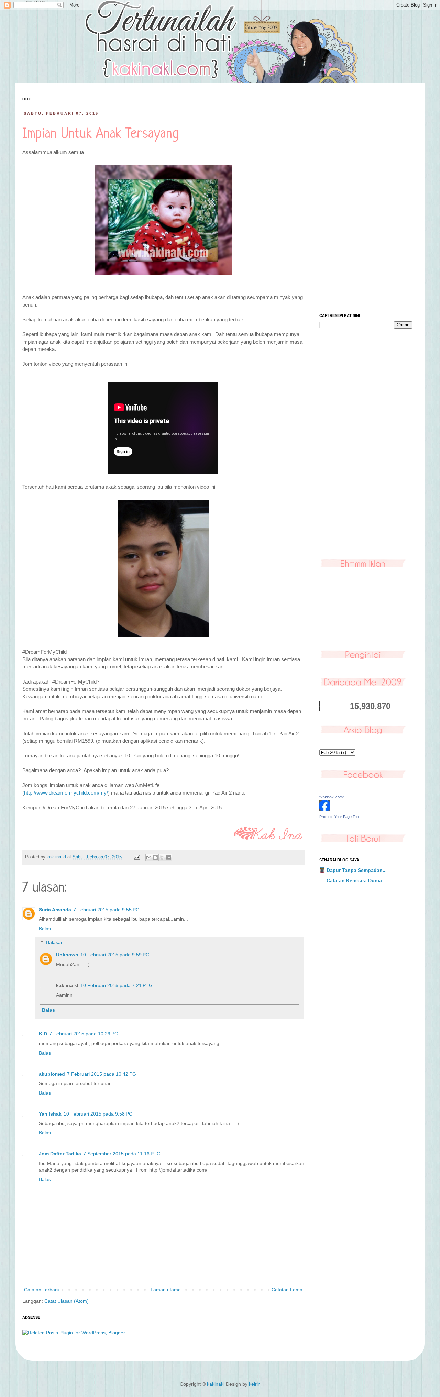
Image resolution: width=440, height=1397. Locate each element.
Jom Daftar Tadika (60, 1153)
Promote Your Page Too (339, 816)
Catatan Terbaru (41, 1290)
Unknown (67, 954)
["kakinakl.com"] (324, 809)
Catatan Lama (287, 1290)
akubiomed (52, 1074)
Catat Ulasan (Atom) (66, 1301)
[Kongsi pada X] (161, 857)
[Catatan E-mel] (136, 857)
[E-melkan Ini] (148, 857)
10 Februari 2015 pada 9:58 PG (98, 1114)
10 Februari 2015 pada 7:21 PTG (116, 985)
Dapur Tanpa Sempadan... (357, 870)
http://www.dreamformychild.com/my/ (66, 793)
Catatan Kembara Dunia (354, 880)
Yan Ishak (50, 1114)
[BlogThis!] (155, 857)
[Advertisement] (365, 200)
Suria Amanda (55, 909)
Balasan (55, 942)
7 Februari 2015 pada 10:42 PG (101, 1074)
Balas (45, 928)
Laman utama (166, 1290)
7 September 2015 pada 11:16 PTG (122, 1153)
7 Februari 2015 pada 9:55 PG (106, 909)
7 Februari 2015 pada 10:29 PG (83, 1033)
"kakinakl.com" (331, 797)
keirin (255, 1384)
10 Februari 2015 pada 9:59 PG (115, 954)
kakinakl (215, 1384)
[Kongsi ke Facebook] (168, 857)
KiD (43, 1033)
